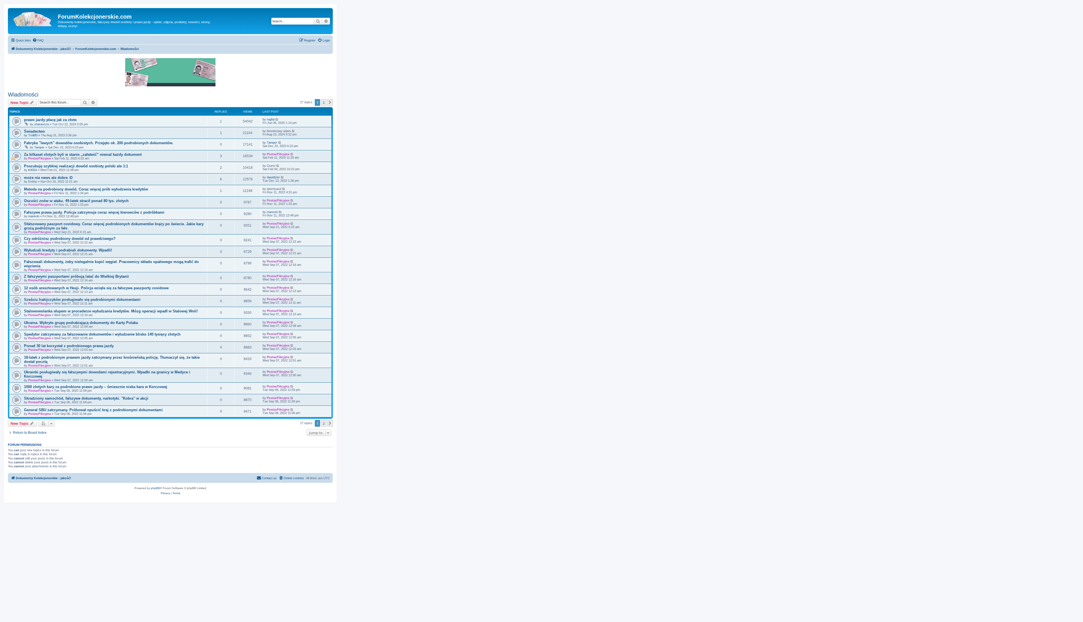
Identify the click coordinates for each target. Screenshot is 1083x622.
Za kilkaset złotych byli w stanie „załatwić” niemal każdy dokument (83, 154)
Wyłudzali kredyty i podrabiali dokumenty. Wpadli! (68, 250)
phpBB (155, 488)
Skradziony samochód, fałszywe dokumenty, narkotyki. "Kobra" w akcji (86, 398)
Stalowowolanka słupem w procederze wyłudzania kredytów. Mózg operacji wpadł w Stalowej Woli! (111, 311)
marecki (33, 216)
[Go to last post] (277, 119)
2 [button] (324, 102)
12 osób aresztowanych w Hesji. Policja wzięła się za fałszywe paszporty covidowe (96, 288)
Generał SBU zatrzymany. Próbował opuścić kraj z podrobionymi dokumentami (93, 410)
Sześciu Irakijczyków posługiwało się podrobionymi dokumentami (82, 299)
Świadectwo (34, 131)
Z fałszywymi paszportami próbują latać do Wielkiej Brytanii (76, 276)
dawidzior (273, 177)
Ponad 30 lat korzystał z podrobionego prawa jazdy (69, 346)
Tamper (39, 147)
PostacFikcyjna (39, 158)
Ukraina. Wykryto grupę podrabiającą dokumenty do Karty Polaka (81, 323)
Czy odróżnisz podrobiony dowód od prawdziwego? (70, 238)
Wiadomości (23, 94)
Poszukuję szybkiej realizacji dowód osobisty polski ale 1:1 (76, 166)
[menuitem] (38, 40)
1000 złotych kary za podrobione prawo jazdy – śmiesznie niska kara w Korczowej (95, 387)
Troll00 (33, 135)
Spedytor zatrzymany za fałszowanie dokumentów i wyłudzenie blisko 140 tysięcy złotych (102, 334)
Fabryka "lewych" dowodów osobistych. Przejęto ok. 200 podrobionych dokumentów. (98, 143)
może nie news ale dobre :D (48, 178)
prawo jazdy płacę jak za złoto (50, 120)
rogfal (270, 119)
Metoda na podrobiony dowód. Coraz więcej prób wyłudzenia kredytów (86, 189)
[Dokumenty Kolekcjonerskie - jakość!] (33, 18)
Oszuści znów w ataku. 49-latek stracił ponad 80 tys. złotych (76, 201)
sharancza (41, 124)
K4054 (32, 170)
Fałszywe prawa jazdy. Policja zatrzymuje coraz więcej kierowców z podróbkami (94, 212)
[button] (330, 102)
